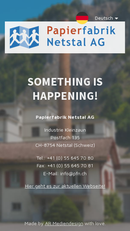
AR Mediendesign (64, 223)
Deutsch (104, 18)
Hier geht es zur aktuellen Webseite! (65, 186)
